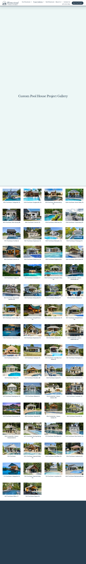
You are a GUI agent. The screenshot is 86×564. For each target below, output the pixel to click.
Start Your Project (77, 3)
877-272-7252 (66, 4)
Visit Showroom (50, 2)
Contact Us (67, 2)
